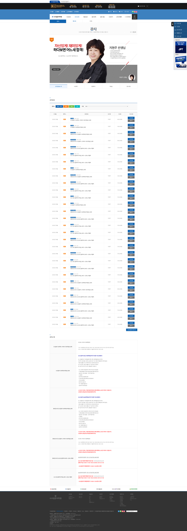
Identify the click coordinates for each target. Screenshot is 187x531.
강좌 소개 (80, 497)
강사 (58, 21)
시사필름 (121, 503)
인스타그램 (124, 511)
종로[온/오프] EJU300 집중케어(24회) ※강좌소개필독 (82, 148)
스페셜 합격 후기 (102, 498)
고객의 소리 (132, 497)
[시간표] (52, 11)
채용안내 (79, 511)
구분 (83, 106)
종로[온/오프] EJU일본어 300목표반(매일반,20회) (81, 134)
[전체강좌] (57, 11)
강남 (72, 106)
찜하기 (131, 120)
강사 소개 (80, 496)
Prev (184, 40)
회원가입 (115, 11)
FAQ (83, 511)
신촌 (77, 106)
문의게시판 (179, 30)
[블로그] (133, 12)
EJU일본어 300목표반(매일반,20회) (78, 127)
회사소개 (121, 496)
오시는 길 (178, 36)
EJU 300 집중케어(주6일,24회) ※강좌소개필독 (80, 155)
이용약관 (65, 511)
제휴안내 (86, 511)
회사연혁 (121, 497)
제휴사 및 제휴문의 (123, 505)
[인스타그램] (136, 12)
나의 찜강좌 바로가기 (131, 329)
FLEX (90, 501)
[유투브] (135, 12)
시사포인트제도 (112, 501)
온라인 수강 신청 (71, 497)
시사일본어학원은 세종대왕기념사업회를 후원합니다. (104, 511)
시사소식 (121, 502)
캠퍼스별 (74, 21)
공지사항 (128, 86)
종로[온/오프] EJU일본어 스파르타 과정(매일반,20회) (81, 141)
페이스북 (118, 511)
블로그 (120, 511)
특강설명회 (111, 497)
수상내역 (121, 501)
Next (185, 40)
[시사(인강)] (76, 11)
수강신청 (178, 23)
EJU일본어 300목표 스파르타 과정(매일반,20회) (80, 120)
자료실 (111, 86)
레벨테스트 (179, 33)
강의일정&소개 (58, 86)
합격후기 (93, 86)
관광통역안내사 (91, 502)
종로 (66, 106)
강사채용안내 (122, 504)
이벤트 (111, 498)
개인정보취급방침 (60, 511)
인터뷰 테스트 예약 (133, 498)
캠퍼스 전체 (59, 106)
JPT (89, 498)
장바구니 (121, 11)
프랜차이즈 (91, 511)
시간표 (178, 26)
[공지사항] (63, 11)
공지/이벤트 (112, 494)
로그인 (110, 11)
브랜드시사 (122, 494)
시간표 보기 (71, 496)
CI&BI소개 (121, 498)
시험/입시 (91, 494)
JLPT (90, 496)
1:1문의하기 (132, 496)
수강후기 (76, 86)
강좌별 (91, 21)
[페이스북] (131, 12)
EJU (89, 497)
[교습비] (51, 523)
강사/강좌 (80, 494)
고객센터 (127, 11)
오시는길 (74, 511)
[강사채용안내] (69, 11)
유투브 (122, 511)
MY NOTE (134, 17)
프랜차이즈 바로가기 (130, 511)
